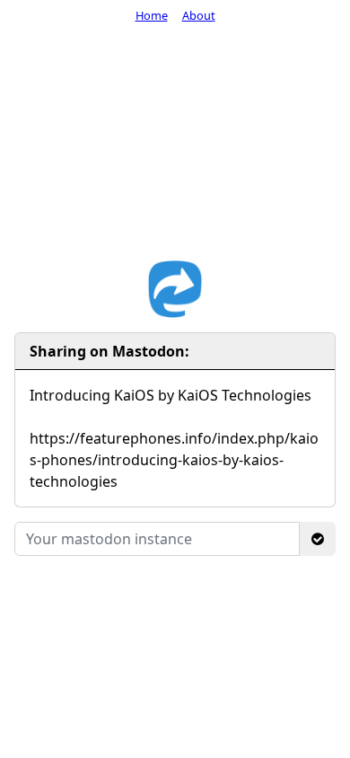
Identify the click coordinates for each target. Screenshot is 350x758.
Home (152, 15)
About (198, 15)
